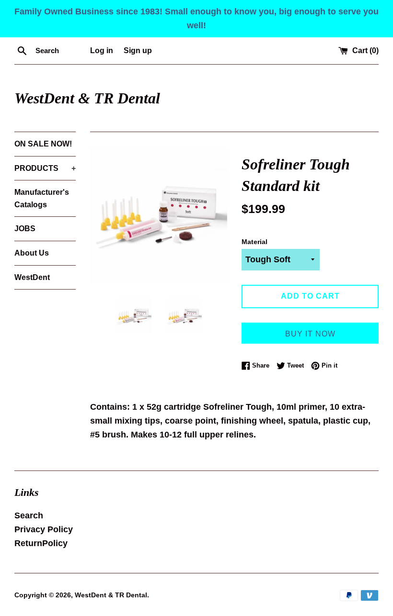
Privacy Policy (43, 529)
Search (28, 515)
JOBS (24, 228)
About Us (31, 253)
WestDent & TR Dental (87, 98)
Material (254, 242)
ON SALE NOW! (43, 144)
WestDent (32, 277)
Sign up (138, 50)
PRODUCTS (45, 168)
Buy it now (310, 334)
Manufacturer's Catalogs (41, 198)
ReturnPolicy (41, 543)
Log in (101, 50)
